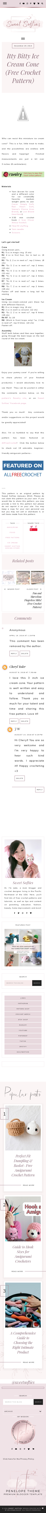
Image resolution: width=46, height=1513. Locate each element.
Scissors (16, 232)
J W (17, 729)
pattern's (7, 398)
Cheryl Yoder (17, 666)
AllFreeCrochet (9, 443)
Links (23, 998)
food (12, 532)
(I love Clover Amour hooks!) (23, 221)
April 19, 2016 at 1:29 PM (22, 635)
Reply (14, 653)
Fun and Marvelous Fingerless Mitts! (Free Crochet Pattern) (33, 600)
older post (33, 589)
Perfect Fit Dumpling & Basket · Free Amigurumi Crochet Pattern (23, 1165)
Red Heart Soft (23, 206)
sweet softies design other (12, 547)
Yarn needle (18, 229)
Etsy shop (23, 1019)
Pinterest (23, 1036)
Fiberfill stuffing (20, 226)
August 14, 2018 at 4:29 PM (29, 735)
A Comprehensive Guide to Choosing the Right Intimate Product (23, 1342)
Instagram (23, 1003)
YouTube (23, 1030)
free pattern (12, 537)
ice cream (12, 543)
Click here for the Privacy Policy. (19, 1459)
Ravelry (23, 1025)
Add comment (35, 796)
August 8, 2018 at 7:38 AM (22, 672)
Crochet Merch (23, 1014)
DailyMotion (23, 1052)
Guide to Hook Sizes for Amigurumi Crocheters (23, 1253)
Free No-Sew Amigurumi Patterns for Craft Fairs (23, 948)
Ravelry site (19, 398)
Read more (28, 1185)
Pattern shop (23, 1009)
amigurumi (12, 527)
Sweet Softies (15, 1508)
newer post (13, 589)
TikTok (23, 1041)
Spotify (23, 1046)
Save (34, 530)
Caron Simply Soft (23, 204)
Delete (24, 653)
